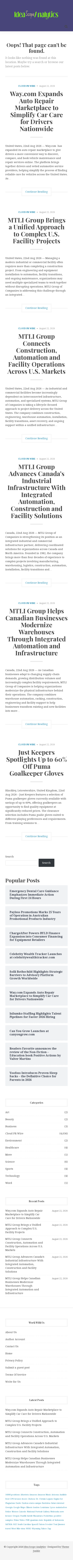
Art (7, 1112)
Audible (63, 1495)
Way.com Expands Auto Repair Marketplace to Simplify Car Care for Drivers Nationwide (36, 111)
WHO (28, 1528)
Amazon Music (44, 1495)
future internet (57, 1503)
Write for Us (13, 1381)
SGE (15, 1524)
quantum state (36, 1520)
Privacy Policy (14, 1360)
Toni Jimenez (59, 1524)
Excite (18, 1503)
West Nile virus (18, 1528)
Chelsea (31, 1499)
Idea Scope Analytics (35, 1547)
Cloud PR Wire (26, 86)
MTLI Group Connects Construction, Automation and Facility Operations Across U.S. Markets (36, 353)
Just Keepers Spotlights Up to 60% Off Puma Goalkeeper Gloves (36, 762)
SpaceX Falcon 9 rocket (42, 1524)
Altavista (25, 1495)
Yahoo (44, 1528)
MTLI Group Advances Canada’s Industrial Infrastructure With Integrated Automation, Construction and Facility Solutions (36, 491)
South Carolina (24, 1524)
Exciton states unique (31, 1503)
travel (8, 1528)
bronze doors (21, 1499)
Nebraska (54, 1512)
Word (8, 1183)
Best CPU (9, 1499)
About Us (11, 1332)
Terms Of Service (15, 1374)
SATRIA (8, 1524)
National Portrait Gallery (38, 1512)
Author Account (15, 1339)
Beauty (9, 1119)
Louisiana (44, 1507)
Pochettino (48, 1516)
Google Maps (19, 1507)
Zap (49, 1528)
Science (10, 1161)
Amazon (33, 1495)
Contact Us (11, 1346)
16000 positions (12, 1495)
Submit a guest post (17, 1367)
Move (8, 1154)
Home (8, 1353)
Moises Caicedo (19, 1512)
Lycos (52, 1507)
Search (9, 856)
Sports (9, 1168)
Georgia (9, 1507)
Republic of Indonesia (54, 1520)
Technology (12, 1175)
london (36, 1507)
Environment (13, 1140)
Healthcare (12, 1147)
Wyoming (36, 1528)
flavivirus (46, 1503)
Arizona (55, 1495)
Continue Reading (36, 191)
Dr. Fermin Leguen (44, 1499)
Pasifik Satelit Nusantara (31, 1516)
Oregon (16, 1516)
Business (10, 1126)
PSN (27, 1520)
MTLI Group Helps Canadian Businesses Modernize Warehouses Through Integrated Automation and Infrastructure (36, 631)
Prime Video (19, 1520)
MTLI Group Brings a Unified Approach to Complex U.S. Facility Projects (37, 230)
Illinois (29, 1507)
